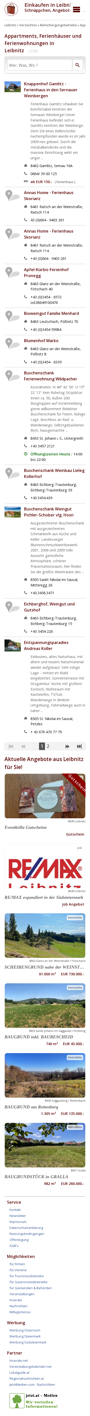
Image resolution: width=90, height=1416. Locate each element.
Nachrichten (19, 1306)
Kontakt (15, 1209)
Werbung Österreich (25, 1330)
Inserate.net (19, 1360)
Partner (14, 1353)
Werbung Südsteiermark (28, 1342)
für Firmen (17, 1264)
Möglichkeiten (21, 1256)
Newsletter (18, 1215)
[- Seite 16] (79, 747)
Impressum (18, 1221)
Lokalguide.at (19, 1372)
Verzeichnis (28, 25)
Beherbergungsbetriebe (58, 25)
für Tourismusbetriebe (27, 1276)
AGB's (14, 1245)
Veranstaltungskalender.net (31, 1366)
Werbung (16, 1322)
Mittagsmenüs (20, 1312)
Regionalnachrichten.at (27, 1378)
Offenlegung (19, 1239)
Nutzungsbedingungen (27, 1233)
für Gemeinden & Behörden (31, 1288)
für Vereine (18, 1270)
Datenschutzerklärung (26, 1227)
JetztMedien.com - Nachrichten (32, 1384)
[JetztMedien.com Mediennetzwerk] (35, 1407)
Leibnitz (10, 25)
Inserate (16, 1300)
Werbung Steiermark (25, 1336)
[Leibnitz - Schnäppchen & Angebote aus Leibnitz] (11, 14)
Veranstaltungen (22, 1294)
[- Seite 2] (67, 747)
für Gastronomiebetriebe (29, 1282)
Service (14, 1202)
